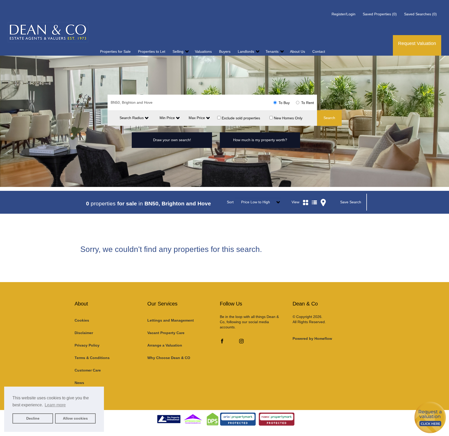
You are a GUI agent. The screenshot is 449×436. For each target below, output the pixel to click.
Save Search (350, 202)
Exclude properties (240, 118)
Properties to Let (152, 51)
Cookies (82, 320)
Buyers (225, 51)
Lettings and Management (170, 320)
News (79, 383)
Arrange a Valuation (164, 345)
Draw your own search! (172, 140)
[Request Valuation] (430, 417)
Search (329, 118)
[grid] (305, 196)
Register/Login (344, 14)
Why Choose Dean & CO (168, 358)
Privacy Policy (87, 345)
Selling (178, 51)
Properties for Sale (116, 51)
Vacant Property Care (165, 333)
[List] (314, 196)
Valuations (204, 51)
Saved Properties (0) (380, 14)
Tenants (273, 51)
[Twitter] (231, 342)
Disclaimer (84, 333)
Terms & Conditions (92, 358)
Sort (230, 202)
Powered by (312, 338)
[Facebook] (222, 342)
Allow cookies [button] (75, 418)
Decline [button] (32, 418)
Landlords (246, 51)
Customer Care (88, 370)
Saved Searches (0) (420, 14)
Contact (318, 51)
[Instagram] (241, 342)
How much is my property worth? (260, 140)
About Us (298, 51)
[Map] (323, 196)
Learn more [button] (55, 405)
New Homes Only (287, 118)
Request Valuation (417, 43)
